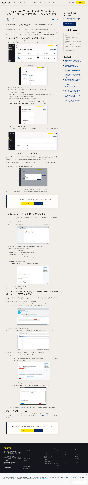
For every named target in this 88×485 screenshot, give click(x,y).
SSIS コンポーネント (38, 455)
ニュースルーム (57, 455)
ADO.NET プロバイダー (27, 455)
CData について (57, 450)
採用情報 (56, 463)
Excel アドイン (26, 464)
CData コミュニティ (69, 450)
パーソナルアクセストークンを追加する (73, 38)
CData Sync (36, 450)
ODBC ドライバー (27, 450)
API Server (25, 460)
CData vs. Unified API (48, 463)
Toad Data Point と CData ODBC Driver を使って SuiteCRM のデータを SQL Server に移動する (73, 70)
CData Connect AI (16, 200)
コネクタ (46, 450)
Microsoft (77, 458)
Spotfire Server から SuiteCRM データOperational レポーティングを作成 (73, 62)
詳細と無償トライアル (70, 50)
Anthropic (77, 452)
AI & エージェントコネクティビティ (48, 457)
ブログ (66, 455)
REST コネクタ (26, 462)
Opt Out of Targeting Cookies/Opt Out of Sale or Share (74, 481)
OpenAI (76, 462)
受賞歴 (55, 457)
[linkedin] (5, 463)
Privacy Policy (77, 477)
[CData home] (7, 2)
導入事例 (66, 453)
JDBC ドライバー (26, 453)
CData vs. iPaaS (47, 461)
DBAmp (35, 457)
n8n (76, 460)
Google (76, 456)
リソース (66, 457)
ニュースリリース (57, 453)
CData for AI (55, 2)
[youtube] (9, 463)
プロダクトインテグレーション (48, 453)
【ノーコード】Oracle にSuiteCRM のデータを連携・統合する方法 (73, 91)
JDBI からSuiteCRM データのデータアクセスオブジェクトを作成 (73, 66)
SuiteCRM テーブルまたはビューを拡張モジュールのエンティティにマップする (73, 46)
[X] (7, 463)
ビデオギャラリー (68, 463)
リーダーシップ (57, 459)
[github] (11, 463)
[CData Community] (14, 463)
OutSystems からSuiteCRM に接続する (73, 42)
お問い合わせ (80, 2)
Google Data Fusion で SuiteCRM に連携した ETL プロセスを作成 (73, 80)
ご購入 (69, 2)
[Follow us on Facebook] (53, 19)
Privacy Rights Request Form (44, 478)
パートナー (46, 459)
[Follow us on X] (55, 19)
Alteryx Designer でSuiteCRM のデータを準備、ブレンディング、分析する (73, 75)
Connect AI (36, 453)
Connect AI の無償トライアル (42, 416)
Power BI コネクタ (27, 466)
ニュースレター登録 (69, 459)
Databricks (77, 454)
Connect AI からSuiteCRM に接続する (72, 34)
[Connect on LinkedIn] (57, 19)
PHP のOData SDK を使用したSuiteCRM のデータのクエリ (72, 87)
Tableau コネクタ (26, 468)
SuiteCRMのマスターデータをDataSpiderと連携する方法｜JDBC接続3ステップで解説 (73, 95)
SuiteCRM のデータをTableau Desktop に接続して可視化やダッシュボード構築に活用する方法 (73, 100)
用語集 (66, 461)
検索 (73, 2)
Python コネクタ (26, 458)
